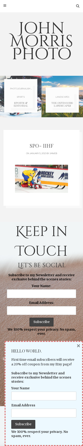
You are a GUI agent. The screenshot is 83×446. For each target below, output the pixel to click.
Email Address (23, 405)
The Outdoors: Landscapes (62, 104)
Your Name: (41, 286)
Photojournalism (20, 88)
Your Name (20, 388)
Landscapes (62, 96)
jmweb (53, 153)
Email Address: (41, 303)
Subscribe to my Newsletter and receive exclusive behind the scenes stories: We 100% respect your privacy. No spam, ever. (42, 304)
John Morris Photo (41, 41)
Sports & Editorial (21, 104)
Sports (21, 96)
